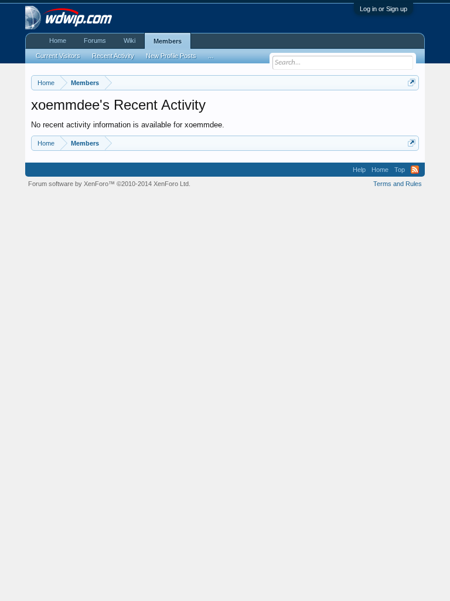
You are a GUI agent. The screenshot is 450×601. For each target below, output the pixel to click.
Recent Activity (113, 55)
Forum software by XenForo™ (109, 183)
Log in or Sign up (383, 8)
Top (399, 169)
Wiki (129, 40)
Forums (95, 40)
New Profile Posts (171, 55)
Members (168, 41)
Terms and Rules (397, 183)
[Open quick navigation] (411, 82)
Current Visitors (58, 55)
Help (359, 169)
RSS (415, 170)
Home (57, 40)
